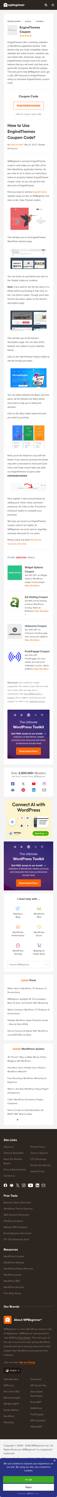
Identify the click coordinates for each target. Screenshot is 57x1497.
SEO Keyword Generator (16, 1215)
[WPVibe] (28, 819)
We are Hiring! (27, 1362)
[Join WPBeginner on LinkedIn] (34, 790)
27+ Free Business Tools (16, 1239)
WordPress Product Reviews (18, 1268)
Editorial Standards (13, 1153)
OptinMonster (11, 1379)
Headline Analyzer (13, 1221)
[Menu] (53, 5)
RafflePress (36, 1408)
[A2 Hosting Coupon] (14, 602)
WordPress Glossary (14, 1262)
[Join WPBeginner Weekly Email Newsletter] (44, 790)
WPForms (9, 1385)
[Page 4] (39, 1119)
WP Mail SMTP (11, 1404)
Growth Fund (37, 1171)
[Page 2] (25, 1119)
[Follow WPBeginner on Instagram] (44, 784)
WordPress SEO (12, 1281)
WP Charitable (37, 1420)
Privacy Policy (37, 1147)
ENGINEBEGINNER (28, 106)
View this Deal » (32, 585)
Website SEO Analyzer (15, 1227)
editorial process (37, 701)
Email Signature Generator (17, 1233)
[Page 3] (32, 1119)
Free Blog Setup (12, 1293)
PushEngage (37, 1414)
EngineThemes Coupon (30, 29)
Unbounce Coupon (36, 626)
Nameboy (9, 1422)
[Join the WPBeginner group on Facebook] (12, 790)
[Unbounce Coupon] (14, 631)
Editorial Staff (16, 144)
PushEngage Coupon (37, 651)
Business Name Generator (17, 1202)
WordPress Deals (12, 1275)
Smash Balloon (11, 1410)
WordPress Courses (14, 1256)
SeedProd (9, 1416)
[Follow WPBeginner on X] (23, 784)
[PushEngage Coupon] (14, 656)
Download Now (28, 751)
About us (8, 1147)
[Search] (46, 5)
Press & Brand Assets (15, 1169)
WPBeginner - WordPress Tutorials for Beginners (14, 5)
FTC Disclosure (38, 1159)
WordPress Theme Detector (18, 1208)
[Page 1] (17, 1119)
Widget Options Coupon (34, 570)
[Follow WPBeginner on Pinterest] (23, 790)
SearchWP (35, 1402)
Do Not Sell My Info (40, 1165)
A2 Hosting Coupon (36, 597)
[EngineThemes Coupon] (12, 30)
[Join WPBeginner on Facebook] (12, 784)
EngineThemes (40, 192)
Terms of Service (39, 1153)
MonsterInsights (12, 1397)
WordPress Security (14, 1287)
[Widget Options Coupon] (14, 572)
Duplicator (35, 1379)
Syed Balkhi (24, 1337)
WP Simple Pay (38, 1385)
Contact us (9, 1175)
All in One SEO (11, 1391)
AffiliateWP (36, 1426)
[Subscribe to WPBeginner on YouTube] (34, 784)
